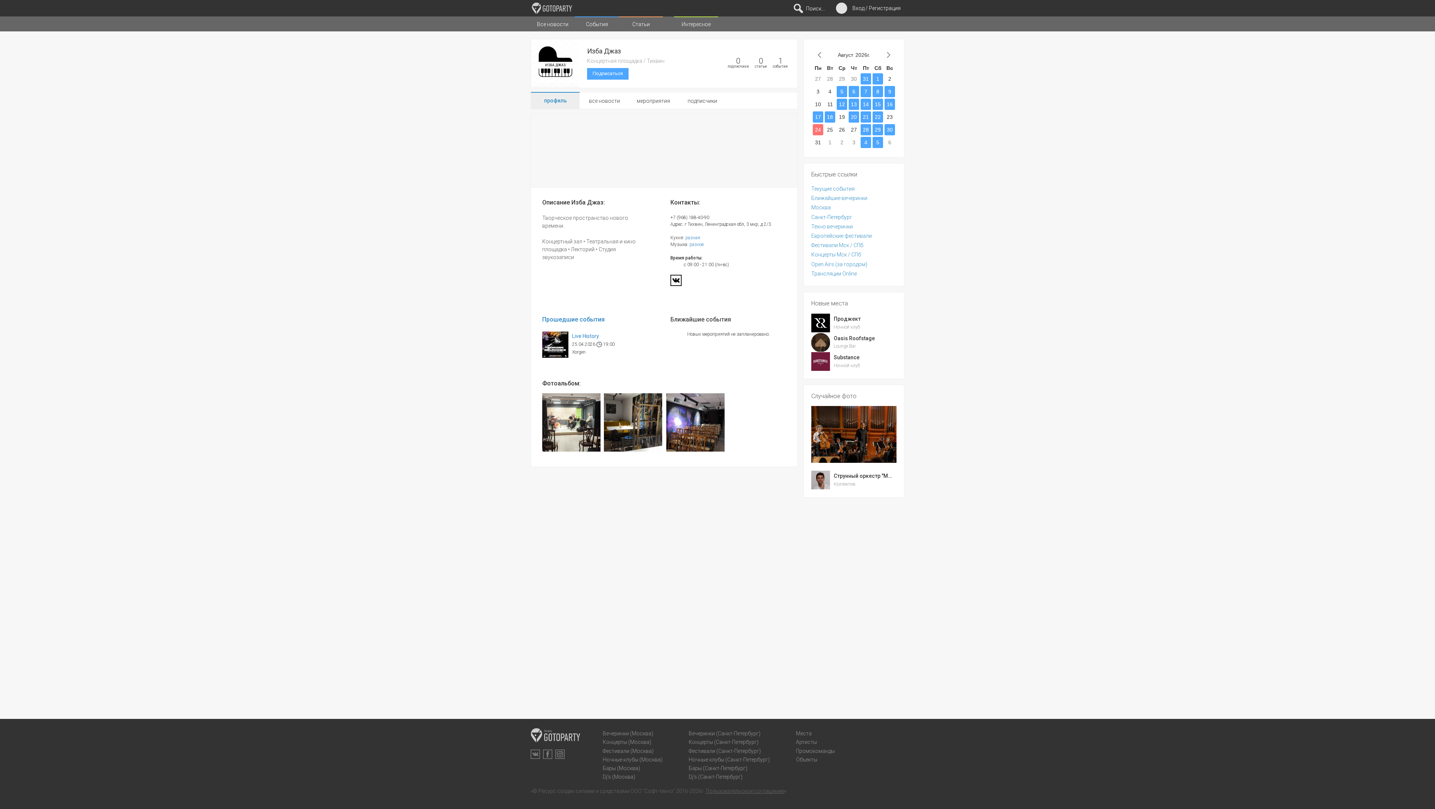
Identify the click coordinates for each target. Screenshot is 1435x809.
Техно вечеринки (832, 227)
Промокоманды (815, 751)
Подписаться (608, 73)
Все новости (552, 24)
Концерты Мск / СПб (836, 255)
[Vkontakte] (676, 282)
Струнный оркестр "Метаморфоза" (878, 476)
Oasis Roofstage (854, 338)
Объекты (806, 760)
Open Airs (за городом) (839, 264)
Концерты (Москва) (627, 742)
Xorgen (579, 352)
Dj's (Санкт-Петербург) (716, 777)
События (597, 24)
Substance (847, 357)
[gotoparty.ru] (552, 8)
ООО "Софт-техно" (652, 791)
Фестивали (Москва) (628, 751)
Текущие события (833, 189)
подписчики (702, 101)
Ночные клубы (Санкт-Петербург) (729, 760)
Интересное (696, 24)
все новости (604, 101)
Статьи (641, 24)
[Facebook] (547, 754)
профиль (555, 101)
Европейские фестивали (841, 236)
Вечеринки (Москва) (628, 733)
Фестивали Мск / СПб (837, 245)
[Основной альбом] (571, 422)
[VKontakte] (535, 754)
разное (696, 244)
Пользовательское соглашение (745, 791)
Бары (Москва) (621, 768)
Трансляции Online (834, 274)
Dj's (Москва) (619, 777)
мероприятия (653, 101)
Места (804, 733)
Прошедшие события (573, 319)
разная (692, 237)
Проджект (847, 319)
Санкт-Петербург (831, 217)
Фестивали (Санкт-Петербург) (725, 751)
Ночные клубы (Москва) (633, 760)
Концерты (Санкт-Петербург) (724, 742)
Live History (585, 336)
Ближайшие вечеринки (839, 198)
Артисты (806, 742)
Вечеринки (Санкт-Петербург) (724, 733)
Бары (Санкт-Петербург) (718, 768)
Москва (821, 207)
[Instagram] (560, 754)
